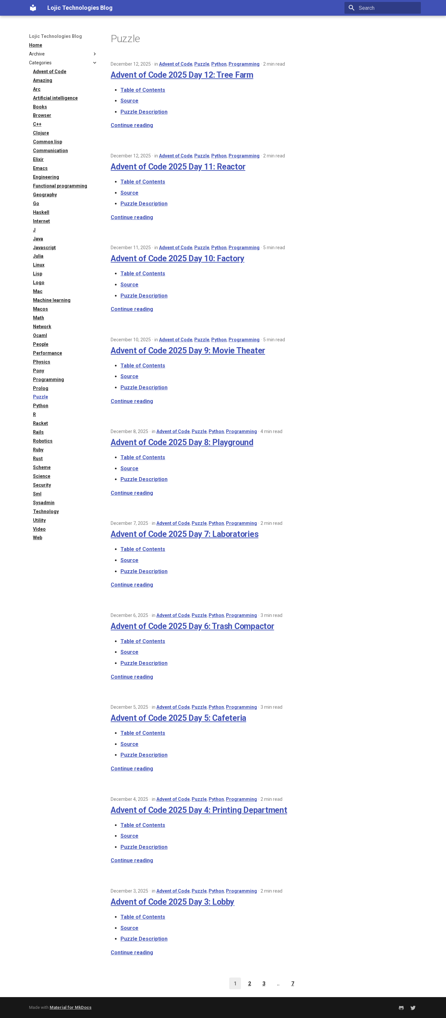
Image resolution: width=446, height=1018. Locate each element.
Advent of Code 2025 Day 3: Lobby (172, 902)
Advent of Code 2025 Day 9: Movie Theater (188, 350)
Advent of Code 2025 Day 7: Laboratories (184, 534)
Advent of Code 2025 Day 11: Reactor (178, 166)
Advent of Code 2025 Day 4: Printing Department (199, 810)
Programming (244, 64)
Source (129, 101)
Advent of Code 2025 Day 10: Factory (177, 258)
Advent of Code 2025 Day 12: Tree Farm (182, 75)
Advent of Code (175, 64)
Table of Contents (142, 90)
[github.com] (401, 1007)
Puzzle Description (143, 112)
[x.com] (413, 1007)
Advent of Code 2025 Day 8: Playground (182, 442)
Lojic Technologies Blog (55, 36)
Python (219, 64)
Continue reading (132, 125)
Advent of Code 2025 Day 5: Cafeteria (178, 718)
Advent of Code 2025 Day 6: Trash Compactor (192, 626)
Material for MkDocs (70, 1007)
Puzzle (201, 64)
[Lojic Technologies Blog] (33, 7)
